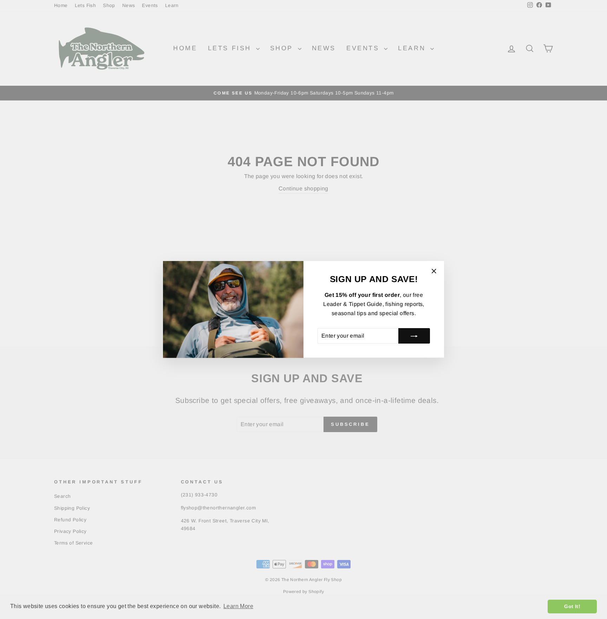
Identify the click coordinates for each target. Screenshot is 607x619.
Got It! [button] (572, 606)
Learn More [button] (238, 606)
